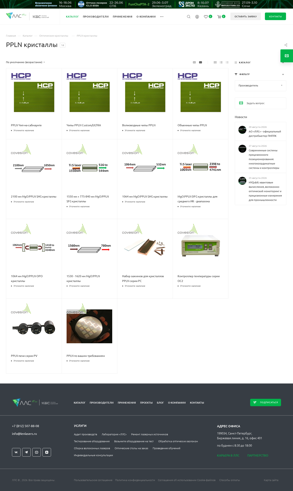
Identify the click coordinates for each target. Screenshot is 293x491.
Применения (127, 402)
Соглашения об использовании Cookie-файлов (186, 480)
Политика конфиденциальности (135, 480)
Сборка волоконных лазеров (92, 448)
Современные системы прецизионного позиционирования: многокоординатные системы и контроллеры (264, 159)
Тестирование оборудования (92, 441)
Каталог (80, 402)
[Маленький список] (194, 62)
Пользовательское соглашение (93, 480)
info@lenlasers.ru (24, 433)
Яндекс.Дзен (46, 452)
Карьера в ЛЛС (228, 455)
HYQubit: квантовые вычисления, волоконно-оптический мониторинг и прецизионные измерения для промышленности (265, 191)
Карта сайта (271, 480)
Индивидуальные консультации (93, 455)
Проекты (146, 402)
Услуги (80, 425)
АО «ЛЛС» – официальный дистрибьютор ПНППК (265, 133)
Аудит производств (85, 434)
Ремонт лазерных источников (149, 434)
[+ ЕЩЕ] (164, 16)
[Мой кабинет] (197, 17)
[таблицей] (227, 62)
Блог (160, 402)
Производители (102, 402)
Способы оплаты (229, 480)
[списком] (221, 62)
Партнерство (257, 455)
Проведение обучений (166, 448)
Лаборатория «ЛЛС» (114, 434)
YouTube (36, 452)
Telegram (26, 452)
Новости (241, 116)
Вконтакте (16, 452)
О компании (177, 402)
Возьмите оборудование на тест (134, 441)
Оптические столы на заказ (131, 448)
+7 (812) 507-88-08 (25, 426)
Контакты (197, 402)
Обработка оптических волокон (178, 441)
